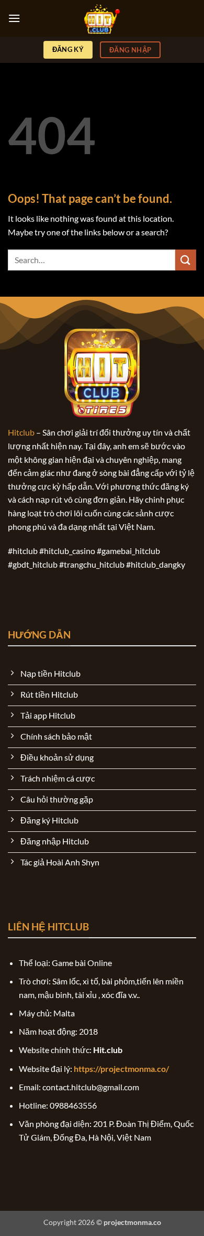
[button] (14, 18)
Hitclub (21, 432)
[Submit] (185, 260)
